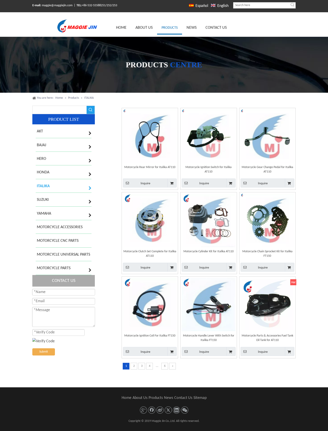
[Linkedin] (176, 410)
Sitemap (200, 398)
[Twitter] (168, 410)
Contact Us (183, 398)
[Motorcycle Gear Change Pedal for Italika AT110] (267, 136)
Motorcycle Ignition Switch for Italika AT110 (208, 169)
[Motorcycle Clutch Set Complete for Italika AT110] (150, 220)
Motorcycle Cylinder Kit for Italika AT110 (208, 251)
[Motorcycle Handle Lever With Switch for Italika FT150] (208, 304)
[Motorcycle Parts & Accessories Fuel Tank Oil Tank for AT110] (267, 304)
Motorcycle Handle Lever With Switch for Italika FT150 (208, 338)
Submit (43, 351)
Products (156, 398)
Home (126, 398)
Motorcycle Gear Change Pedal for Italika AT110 (267, 169)
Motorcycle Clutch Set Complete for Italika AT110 (149, 254)
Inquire (145, 183)
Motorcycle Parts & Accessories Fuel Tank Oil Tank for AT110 (267, 338)
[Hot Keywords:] (292, 5)
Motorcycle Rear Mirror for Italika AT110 (149, 167)
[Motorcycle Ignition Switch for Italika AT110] (208, 136)
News (168, 398)
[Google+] (143, 410)
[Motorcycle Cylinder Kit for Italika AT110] (208, 220)
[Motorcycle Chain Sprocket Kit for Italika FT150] (267, 220)
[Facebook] (151, 410)
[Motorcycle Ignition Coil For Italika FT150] (150, 304)
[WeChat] (184, 410)
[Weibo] (160, 410)
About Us (140, 398)
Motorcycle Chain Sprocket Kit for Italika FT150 (267, 254)
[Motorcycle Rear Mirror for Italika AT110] (150, 136)
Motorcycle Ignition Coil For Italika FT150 (149, 335)
